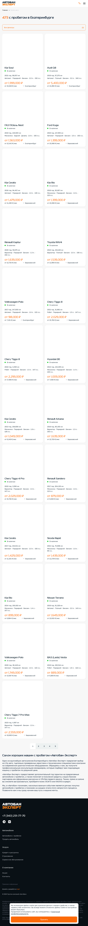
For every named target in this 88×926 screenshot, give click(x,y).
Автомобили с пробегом (11, 836)
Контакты (6, 876)
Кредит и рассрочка (10, 852)
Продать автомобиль (10, 839)
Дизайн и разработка (11, 889)
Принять (44, 919)
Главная (5, 10)
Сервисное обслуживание (12, 860)
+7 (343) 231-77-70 (13, 816)
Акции (4, 873)
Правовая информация (10, 884)
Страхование (7, 856)
